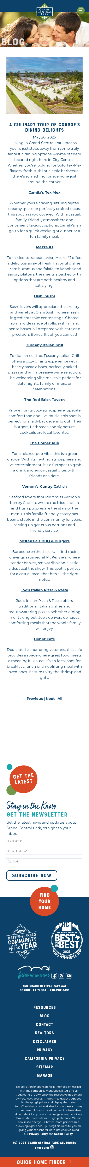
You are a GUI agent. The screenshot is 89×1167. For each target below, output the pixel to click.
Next (50, 699)
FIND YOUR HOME (44, 901)
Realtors (44, 1033)
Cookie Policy (63, 1134)
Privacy (45, 1050)
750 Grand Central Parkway (44, 986)
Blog (44, 1016)
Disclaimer (44, 1041)
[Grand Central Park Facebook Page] (54, 975)
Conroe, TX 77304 (33, 990)
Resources (44, 1007)
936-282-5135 (59, 990)
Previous (35, 699)
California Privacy (45, 1058)
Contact (44, 1024)
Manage (44, 1075)
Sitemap (44, 1067)
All (60, 699)
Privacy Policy (38, 1134)
